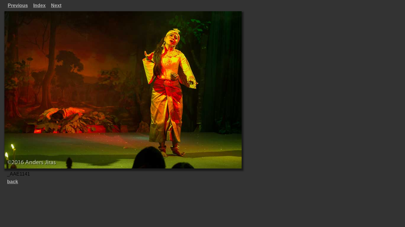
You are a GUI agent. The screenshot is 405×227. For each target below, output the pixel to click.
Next (56, 5)
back (12, 181)
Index (39, 5)
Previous (18, 5)
